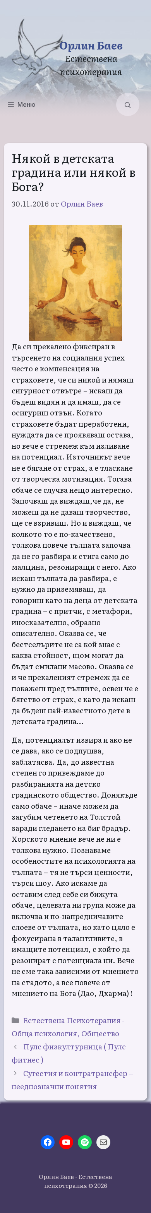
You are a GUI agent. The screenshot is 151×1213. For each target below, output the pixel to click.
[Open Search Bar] (127, 104)
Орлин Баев (91, 44)
